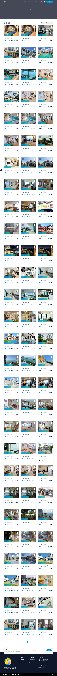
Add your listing (49, 1)
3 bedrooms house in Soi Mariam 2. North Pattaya (15, 543)
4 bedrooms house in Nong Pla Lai (46, 59)
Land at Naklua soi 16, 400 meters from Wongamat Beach (34, 521)
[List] (6, 23)
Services (22, 662)
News (22, 661)
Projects (24, 1)
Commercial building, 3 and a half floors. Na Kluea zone (17, 257)
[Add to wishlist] (17, 27)
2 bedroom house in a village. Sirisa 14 (13, 169)
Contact (35, 1)
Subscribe (49, 650)
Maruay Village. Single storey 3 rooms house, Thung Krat (34, 565)
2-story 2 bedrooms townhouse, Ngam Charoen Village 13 (34, 433)
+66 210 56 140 (41, 667)
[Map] (9, 23)
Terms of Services (32, 659)
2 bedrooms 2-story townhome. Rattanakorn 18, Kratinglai (17, 323)
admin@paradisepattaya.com (43, 665)
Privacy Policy (31, 661)
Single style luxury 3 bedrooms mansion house (32, 301)
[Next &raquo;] (32, 642)
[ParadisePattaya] (5, 1)
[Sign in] (45, 2)
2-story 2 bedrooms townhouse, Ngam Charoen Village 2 (17, 389)
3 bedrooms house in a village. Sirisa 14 (47, 147)
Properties (30, 1)
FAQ (30, 662)
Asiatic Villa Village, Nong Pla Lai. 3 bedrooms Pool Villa (17, 587)
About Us (22, 659)
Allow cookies (51, 674)
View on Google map (42, 663)
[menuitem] (39, 3)
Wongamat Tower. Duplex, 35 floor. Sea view (14, 455)
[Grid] (4, 23)
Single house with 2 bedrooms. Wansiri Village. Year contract (35, 169)
